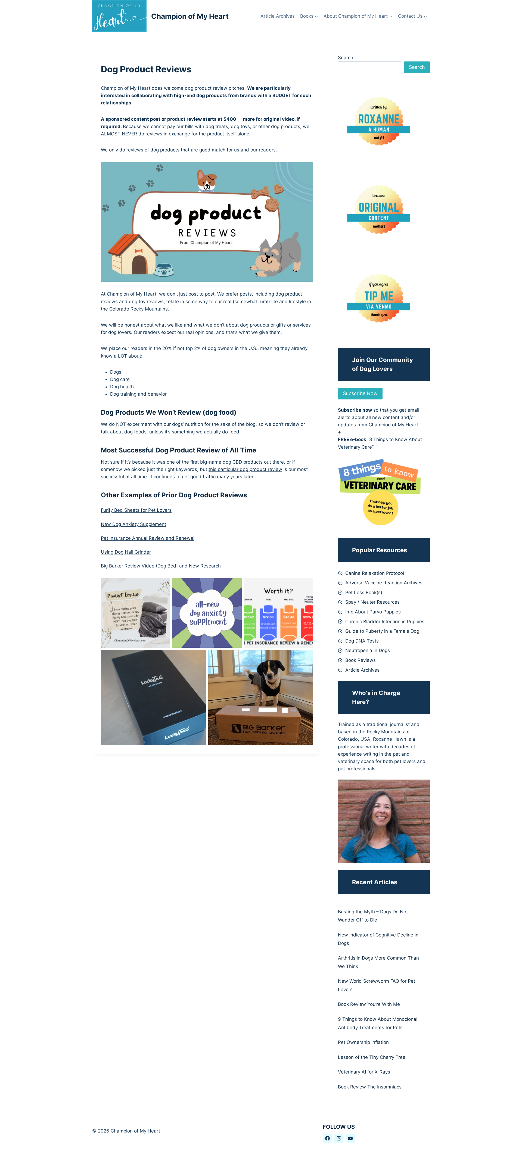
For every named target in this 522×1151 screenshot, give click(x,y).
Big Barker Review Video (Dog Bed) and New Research (161, 566)
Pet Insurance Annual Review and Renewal (147, 538)
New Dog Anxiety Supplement (133, 524)
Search (345, 57)
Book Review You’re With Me (369, 1004)
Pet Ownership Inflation (363, 1042)
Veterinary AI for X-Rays (364, 1072)
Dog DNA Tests (362, 641)
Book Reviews (360, 660)
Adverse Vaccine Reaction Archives (383, 582)
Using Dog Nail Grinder (126, 552)
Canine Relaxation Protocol (374, 573)
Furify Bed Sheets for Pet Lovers (136, 510)
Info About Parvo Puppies (373, 612)
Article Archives (277, 16)
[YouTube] (350, 1138)
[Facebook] (327, 1138)
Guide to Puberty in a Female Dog (382, 631)
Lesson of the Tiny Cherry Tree (371, 1057)
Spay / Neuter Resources (372, 602)
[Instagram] (338, 1138)
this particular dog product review (245, 469)
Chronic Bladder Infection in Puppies (384, 621)
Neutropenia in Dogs (367, 650)
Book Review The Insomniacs (370, 1087)
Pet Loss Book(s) (363, 592)
